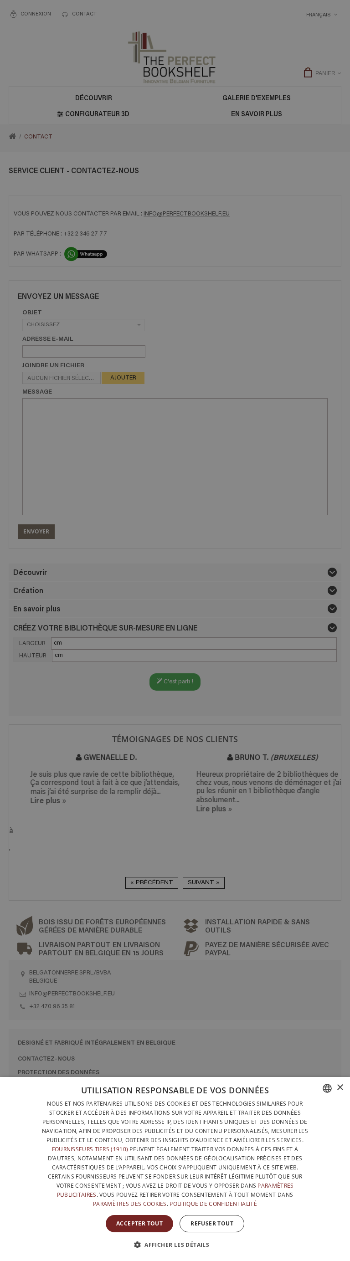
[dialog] (175, 1169)
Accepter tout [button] (139, 1223)
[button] (175, 1244)
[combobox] (327, 1088)
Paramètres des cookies (130, 1204)
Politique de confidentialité (213, 1204)
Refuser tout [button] (211, 1223)
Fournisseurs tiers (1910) (90, 1149)
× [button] (339, 1087)
